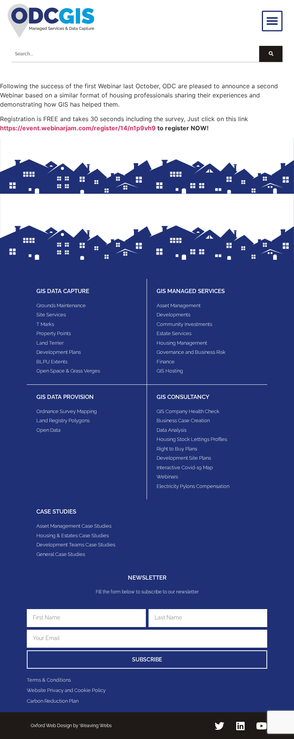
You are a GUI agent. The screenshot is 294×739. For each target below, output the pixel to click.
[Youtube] (261, 725)
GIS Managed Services (191, 291)
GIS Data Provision (65, 397)
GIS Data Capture (62, 291)
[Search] (271, 54)
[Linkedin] (240, 725)
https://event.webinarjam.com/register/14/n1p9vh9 (78, 128)
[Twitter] (219, 725)
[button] (272, 21)
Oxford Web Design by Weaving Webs (71, 725)
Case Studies (56, 511)
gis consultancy (183, 397)
